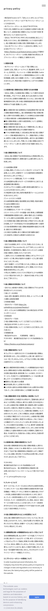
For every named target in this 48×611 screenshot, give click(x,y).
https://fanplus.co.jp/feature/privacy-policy (21, 52)
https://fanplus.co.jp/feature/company (19, 344)
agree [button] (37, 597)
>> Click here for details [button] (13, 608)
